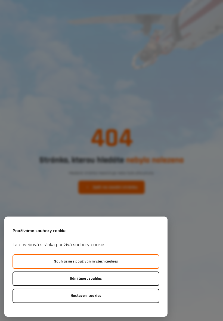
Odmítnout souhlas (86, 278)
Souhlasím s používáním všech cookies (86, 261)
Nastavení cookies (86, 295)
